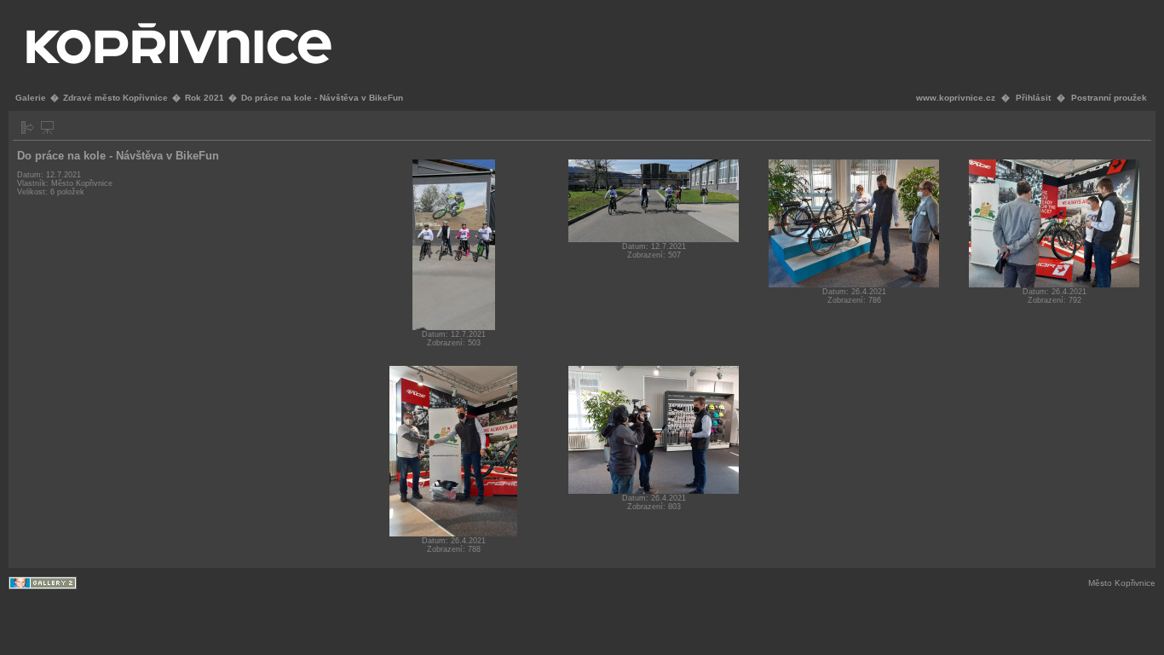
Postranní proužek (1109, 97)
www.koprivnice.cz (955, 97)
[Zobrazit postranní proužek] (27, 127)
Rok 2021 (204, 97)
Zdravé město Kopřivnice (115, 97)
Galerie (30, 97)
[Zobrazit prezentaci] (47, 127)
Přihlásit (1033, 97)
